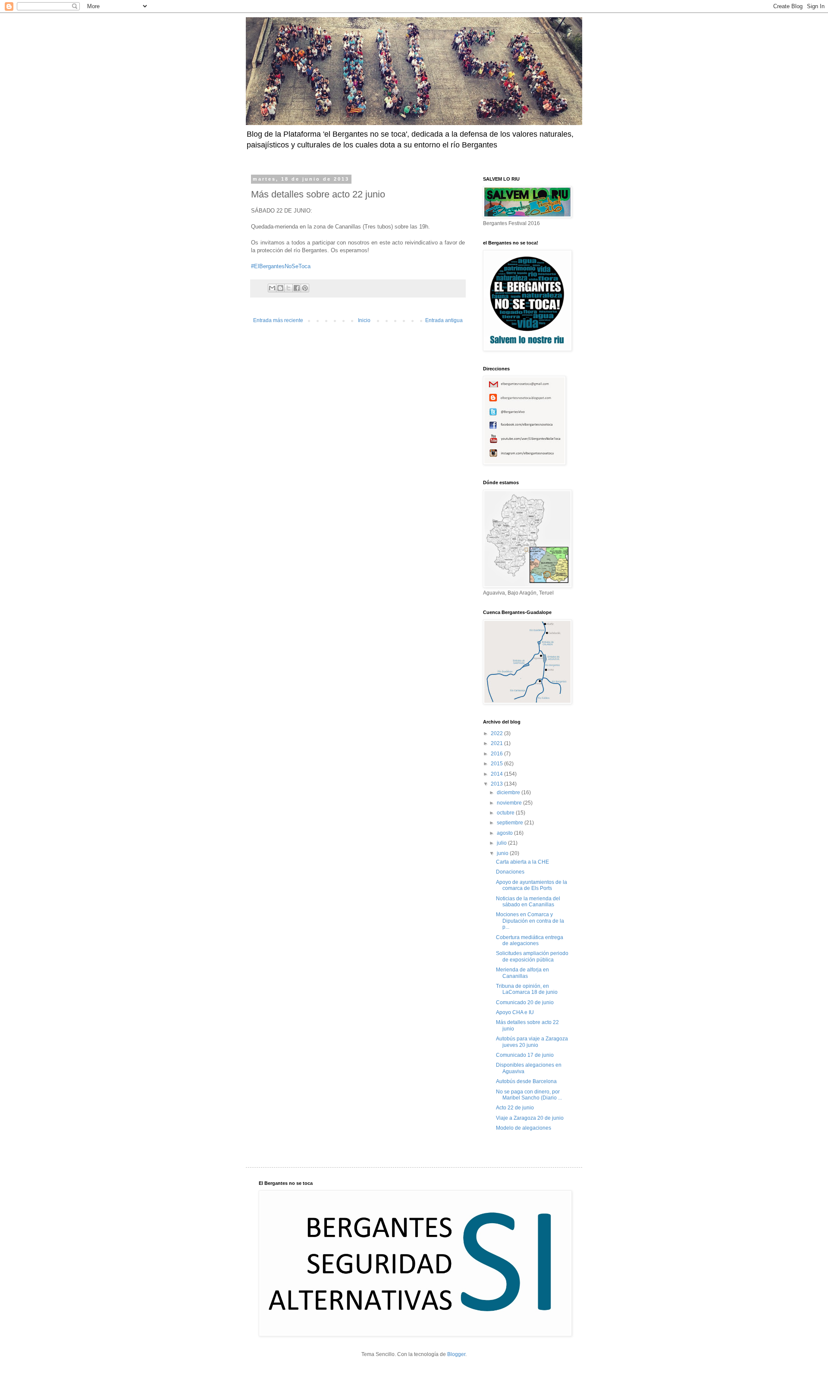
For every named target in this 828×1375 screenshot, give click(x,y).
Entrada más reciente (278, 320)
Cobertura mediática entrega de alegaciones (529, 940)
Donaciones (510, 872)
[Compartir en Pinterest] (305, 288)
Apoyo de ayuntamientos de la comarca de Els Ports (531, 885)
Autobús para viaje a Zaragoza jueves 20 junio (532, 1042)
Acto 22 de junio (515, 1108)
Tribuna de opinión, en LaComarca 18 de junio (527, 989)
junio (503, 853)
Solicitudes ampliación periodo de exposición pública (532, 956)
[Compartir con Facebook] (296, 288)
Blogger (456, 1354)
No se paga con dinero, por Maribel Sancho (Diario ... (529, 1095)
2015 (497, 764)
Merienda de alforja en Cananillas (522, 973)
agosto (505, 833)
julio (502, 843)
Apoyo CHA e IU (515, 1012)
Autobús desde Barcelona (526, 1081)
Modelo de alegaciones (523, 1128)
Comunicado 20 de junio (525, 1002)
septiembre (510, 823)
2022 (497, 733)
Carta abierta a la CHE (522, 862)
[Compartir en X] (288, 288)
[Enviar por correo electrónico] (272, 288)
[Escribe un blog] (280, 288)
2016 (497, 754)
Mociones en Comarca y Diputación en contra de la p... (530, 920)
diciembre (509, 792)
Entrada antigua (444, 320)
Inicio (364, 320)
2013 (497, 784)
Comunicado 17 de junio (525, 1055)
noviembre (510, 803)
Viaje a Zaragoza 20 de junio (530, 1118)
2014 (497, 774)
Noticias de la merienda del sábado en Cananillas (528, 902)
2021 (497, 743)
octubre (506, 813)
